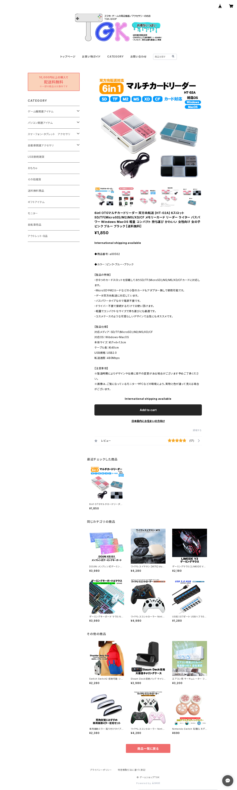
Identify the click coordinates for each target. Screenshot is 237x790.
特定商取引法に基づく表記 (132, 769)
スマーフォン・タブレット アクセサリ (49, 134)
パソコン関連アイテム (40, 122)
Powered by (144, 783)
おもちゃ (32, 168)
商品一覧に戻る (148, 748)
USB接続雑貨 (36, 156)
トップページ (68, 56)
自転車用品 (34, 224)
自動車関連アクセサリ (41, 145)
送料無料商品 (36, 190)
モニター (33, 213)
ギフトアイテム (36, 202)
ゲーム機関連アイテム (41, 111)
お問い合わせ (138, 56)
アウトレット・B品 (38, 236)
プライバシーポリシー (101, 769)
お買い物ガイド (91, 56)
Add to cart (148, 410)
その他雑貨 (34, 179)
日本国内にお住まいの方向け (148, 421)
